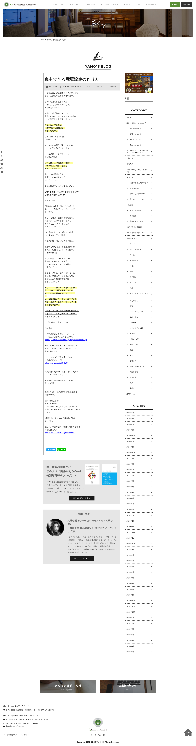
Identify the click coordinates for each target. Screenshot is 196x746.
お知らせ (129, 158)
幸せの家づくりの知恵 (143, 9)
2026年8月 (130, 413)
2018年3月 (130, 652)
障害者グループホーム (138, 221)
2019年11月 (130, 538)
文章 (131, 350)
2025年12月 (131, 436)
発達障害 (133, 377)
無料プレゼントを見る (81, 498)
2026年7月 (130, 418)
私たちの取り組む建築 (109, 4)
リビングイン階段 (136, 328)
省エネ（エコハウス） (138, 199)
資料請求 (175, 4)
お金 (131, 288)
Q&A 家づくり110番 (134, 227)
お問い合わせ (151, 4)
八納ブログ (140, 15)
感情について (135, 344)
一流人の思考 (135, 339)
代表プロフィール (58, 12)
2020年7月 (130, 498)
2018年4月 (130, 646)
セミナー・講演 (57, 17)
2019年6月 (130, 566)
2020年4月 (130, 509)
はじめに (129, 117)
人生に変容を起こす (137, 366)
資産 (131, 271)
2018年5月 (130, 640)
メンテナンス (135, 260)
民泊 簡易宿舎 (135, 210)
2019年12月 (131, 532)
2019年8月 (130, 555)
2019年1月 (130, 595)
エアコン (133, 282)
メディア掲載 (56, 22)
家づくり (129, 177)
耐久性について (135, 139)
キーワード (130, 244)
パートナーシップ (136, 312)
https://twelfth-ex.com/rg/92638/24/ (60, 433)
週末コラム (130, 394)
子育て (132, 306)
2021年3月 (130, 492)
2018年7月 (130, 629)
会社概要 (54, 26)
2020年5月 (130, 504)
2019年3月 (130, 584)
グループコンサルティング (137, 294)
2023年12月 (131, 453)
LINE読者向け (131, 238)
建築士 (132, 333)
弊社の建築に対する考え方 (136, 123)
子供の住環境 (135, 188)
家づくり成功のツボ (137, 194)
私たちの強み (75, 4)
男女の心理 (134, 372)
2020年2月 (130, 521)
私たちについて (59, 4)
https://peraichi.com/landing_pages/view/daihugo (66, 340)
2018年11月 (130, 606)
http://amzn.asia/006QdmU (56, 363)
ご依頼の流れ (90, 4)
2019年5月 (130, 572)
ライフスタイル (135, 249)
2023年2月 (130, 481)
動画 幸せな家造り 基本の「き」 (137, 171)
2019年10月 (131, 544)
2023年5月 (130, 470)
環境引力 (133, 361)
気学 (131, 355)
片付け (132, 266)
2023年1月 (130, 487)
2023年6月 (130, 464)
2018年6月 (130, 635)
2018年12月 (131, 601)
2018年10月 (131, 612)
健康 (131, 383)
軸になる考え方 (135, 129)
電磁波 (132, 388)
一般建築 (129, 205)
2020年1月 (130, 527)
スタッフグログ (142, 19)
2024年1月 (130, 447)
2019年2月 (130, 589)
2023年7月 (130, 458)
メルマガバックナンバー (135, 233)
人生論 (132, 255)
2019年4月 (130, 578)
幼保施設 (133, 216)
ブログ (138, 4)
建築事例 (127, 4)
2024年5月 (130, 441)
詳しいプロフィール (81, 558)
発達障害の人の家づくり (139, 183)
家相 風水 (134, 317)
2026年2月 (130, 430)
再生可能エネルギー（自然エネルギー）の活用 (137, 151)
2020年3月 (130, 515)
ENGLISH (187, 4)
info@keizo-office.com (15, 726)
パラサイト (134, 323)
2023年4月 (130, 475)
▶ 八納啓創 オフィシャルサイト (16, 735)
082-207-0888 (15, 723)
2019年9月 (130, 549)
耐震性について (135, 134)
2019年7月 (130, 561)
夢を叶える (134, 301)
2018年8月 (130, 623)
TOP (42, 40)
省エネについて (135, 145)
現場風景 (129, 164)
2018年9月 (130, 618)
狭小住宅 (133, 277)
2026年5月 (130, 424)
